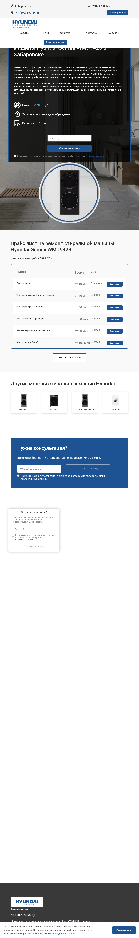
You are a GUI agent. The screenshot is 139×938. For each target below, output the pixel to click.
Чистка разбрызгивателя (29, 306)
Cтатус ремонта (118, 13)
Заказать (115, 284)
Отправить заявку (69, 148)
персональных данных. (96, 156)
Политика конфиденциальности (57, 933)
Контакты (113, 33)
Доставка (91, 33)
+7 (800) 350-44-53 (27, 12)
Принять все (124, 930)
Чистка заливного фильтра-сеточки (35, 295)
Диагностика (23, 283)
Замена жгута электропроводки (33, 330)
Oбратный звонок (56, 42)
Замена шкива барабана (29, 342)
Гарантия (65, 33)
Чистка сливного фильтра (30, 318)
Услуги (24, 33)
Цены (46, 33)
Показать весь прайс (69, 357)
